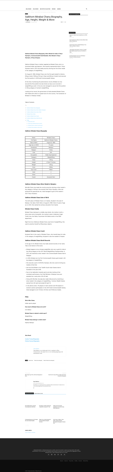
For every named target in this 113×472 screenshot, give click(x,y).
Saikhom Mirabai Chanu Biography (33, 107)
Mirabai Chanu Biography (38, 360)
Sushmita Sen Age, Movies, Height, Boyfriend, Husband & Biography (57, 375)
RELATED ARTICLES (29, 393)
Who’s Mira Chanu (32, 121)
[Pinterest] (31, 25)
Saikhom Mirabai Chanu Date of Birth (34, 112)
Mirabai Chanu (30, 360)
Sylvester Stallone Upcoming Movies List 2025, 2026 (78, 36)
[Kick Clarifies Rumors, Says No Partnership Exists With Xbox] (31, 400)
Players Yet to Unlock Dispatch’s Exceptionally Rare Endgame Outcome (45, 420)
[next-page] (27, 425)
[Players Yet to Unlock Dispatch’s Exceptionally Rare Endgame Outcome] (45, 414)
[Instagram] (52, 454)
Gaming (59, 8)
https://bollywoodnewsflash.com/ (38, 383)
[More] (37, 25)
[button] (86, 9)
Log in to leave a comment (30, 432)
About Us (61, 460)
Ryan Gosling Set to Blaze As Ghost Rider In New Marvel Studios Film (79, 40)
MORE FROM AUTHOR (39, 393)
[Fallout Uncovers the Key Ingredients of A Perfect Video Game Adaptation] (59, 400)
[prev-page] (26, 425)
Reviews (53, 8)
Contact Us (66, 460)
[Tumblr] (61, 454)
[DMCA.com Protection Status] (50, 470)
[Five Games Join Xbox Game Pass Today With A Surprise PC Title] (45, 400)
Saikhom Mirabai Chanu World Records (34, 118)
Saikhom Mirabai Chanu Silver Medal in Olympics (36, 109)
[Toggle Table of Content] (26, 105)
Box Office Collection (45, 8)
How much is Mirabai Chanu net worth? (35, 123)
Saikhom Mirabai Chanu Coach (33, 116)
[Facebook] (26, 25)
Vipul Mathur (36, 381)
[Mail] (55, 454)
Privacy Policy (71, 460)
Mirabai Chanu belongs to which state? (35, 127)
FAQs (28, 120)
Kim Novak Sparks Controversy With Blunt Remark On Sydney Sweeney (77, 56)
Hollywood (35, 8)
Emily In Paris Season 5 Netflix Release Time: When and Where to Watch (78, 45)
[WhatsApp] (34, 25)
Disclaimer (80, 460)
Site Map (76, 460)
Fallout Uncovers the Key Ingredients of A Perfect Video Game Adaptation (58, 407)
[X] (29, 25)
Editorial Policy (85, 460)
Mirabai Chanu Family (31, 114)
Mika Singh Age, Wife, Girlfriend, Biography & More (33, 375)
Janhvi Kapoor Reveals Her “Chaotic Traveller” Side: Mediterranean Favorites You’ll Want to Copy (78, 51)
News (29, 12)
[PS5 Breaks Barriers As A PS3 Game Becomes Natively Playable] (31, 414)
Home (26, 12)
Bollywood (28, 8)
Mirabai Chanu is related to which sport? (36, 125)
